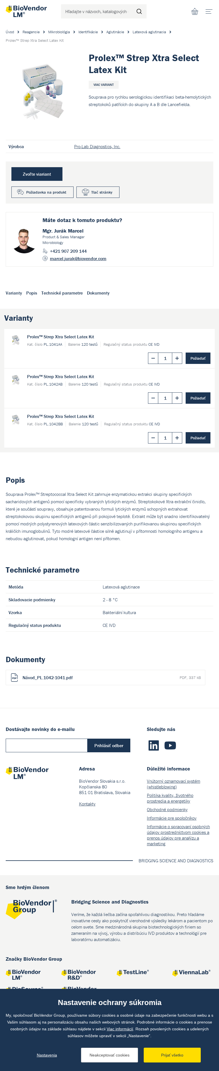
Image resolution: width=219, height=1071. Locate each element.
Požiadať (198, 358)
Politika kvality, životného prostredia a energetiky (170, 798)
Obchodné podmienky (167, 809)
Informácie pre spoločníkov (171, 818)
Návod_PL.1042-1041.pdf (112, 677)
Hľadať (139, 11)
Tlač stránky (101, 192)
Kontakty (87, 804)
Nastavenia (47, 1055)
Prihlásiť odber (108, 745)
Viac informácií (120, 1029)
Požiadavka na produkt (46, 192)
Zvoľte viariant (37, 174)
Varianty (14, 293)
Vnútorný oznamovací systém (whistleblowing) (173, 784)
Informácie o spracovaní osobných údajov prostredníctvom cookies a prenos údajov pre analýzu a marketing (178, 835)
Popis (31, 293)
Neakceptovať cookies (109, 1055)
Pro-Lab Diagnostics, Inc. (97, 146)
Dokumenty (98, 293)
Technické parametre (62, 293)
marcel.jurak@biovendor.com (78, 258)
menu (209, 11)
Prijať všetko (172, 1055)
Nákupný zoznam (195, 11)
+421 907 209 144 (68, 251)
